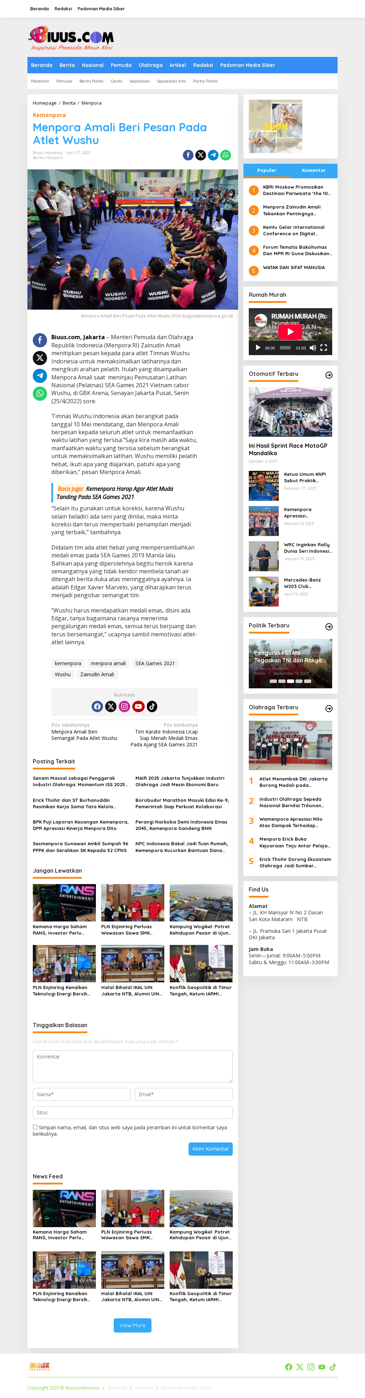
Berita (38, 157)
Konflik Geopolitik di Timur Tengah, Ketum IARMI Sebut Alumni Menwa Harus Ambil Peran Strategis (201, 990)
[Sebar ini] (188, 155)
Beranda (117, 1388)
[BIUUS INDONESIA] (72, 36)
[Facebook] (97, 706)
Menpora (54, 157)
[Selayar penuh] (323, 347)
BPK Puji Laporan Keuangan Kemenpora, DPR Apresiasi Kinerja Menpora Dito (81, 825)
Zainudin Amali (97, 674)
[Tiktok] (152, 706)
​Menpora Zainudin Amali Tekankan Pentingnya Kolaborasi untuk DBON (291, 210)
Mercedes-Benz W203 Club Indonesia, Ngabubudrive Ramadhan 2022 (303, 583)
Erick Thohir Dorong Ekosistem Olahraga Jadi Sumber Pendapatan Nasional (295, 862)
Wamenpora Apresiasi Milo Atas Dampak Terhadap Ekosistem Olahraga (291, 822)
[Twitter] (111, 706)
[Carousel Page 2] (282, 681)
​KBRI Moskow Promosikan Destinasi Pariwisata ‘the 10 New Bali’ (295, 190)
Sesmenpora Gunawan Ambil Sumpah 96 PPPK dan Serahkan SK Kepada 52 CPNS (80, 847)
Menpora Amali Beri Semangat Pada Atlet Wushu (84, 731)
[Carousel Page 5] (307, 681)
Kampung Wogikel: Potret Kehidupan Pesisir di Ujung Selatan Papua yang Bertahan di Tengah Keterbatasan (201, 930)
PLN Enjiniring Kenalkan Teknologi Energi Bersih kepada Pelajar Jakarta (61, 990)
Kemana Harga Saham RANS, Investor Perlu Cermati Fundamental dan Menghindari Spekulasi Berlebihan (64, 930)
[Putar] (258, 347)
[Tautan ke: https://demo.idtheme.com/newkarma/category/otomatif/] (329, 375)
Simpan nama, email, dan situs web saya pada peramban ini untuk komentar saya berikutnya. (130, 1130)
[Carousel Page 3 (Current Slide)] (290, 681)
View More (132, 1325)
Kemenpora (49, 115)
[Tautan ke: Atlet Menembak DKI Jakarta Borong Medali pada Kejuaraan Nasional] (290, 745)
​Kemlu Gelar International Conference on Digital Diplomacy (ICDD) (294, 230)
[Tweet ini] (200, 155)
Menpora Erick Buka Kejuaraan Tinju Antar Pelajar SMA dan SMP (294, 842)
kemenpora (68, 663)
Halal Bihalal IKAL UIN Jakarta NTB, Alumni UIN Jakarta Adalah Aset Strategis (130, 990)
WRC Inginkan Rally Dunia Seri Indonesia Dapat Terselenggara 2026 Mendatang (308, 548)
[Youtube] (138, 706)
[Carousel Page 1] (273, 681)
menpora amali (108, 663)
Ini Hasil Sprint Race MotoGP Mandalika (288, 449)
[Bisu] (313, 347)
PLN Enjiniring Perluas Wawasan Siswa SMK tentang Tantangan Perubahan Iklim (126, 930)
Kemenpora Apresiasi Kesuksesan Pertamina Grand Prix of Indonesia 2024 (304, 512)
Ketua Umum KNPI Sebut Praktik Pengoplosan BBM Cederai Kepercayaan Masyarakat (305, 477)
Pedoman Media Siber (186, 1388)
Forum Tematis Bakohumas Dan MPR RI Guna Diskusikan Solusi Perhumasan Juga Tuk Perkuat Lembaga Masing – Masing (296, 250)
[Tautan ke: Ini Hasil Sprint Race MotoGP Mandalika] (290, 412)
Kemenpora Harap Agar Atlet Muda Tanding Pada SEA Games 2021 (115, 492)
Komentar (314, 170)
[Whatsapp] (225, 155)
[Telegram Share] (213, 155)
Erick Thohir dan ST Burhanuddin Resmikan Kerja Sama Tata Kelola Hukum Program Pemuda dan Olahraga (80, 803)
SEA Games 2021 (155, 663)
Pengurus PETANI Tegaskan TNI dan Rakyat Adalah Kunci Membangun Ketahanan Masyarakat (289, 656)
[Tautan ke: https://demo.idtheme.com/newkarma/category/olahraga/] (329, 708)
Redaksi (144, 1388)
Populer (266, 170)
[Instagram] (124, 706)
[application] (290, 331)
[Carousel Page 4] (299, 681)
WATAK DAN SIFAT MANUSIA (294, 267)
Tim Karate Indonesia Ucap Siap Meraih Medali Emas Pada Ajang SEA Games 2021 (164, 735)
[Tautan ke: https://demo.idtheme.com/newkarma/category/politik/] (329, 626)
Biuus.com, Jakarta (78, 337)
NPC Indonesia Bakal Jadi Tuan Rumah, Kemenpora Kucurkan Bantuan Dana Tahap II (181, 847)
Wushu (63, 674)
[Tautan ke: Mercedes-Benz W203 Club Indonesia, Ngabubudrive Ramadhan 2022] (264, 591)
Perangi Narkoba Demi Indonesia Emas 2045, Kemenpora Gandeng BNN (181, 825)
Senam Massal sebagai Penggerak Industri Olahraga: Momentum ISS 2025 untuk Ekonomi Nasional (79, 781)
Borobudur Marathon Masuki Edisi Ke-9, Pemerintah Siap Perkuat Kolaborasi (182, 803)
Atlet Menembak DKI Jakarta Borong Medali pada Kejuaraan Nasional (293, 782)
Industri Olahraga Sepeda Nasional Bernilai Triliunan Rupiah (290, 802)
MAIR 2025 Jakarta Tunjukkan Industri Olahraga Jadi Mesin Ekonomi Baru (179, 781)
